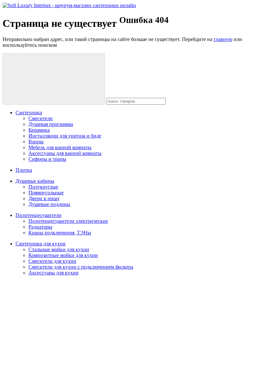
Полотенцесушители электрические (68, 221)
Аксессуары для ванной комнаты (64, 153)
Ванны (36, 141)
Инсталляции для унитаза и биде (64, 136)
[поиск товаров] (54, 79)
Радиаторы (40, 227)
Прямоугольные (46, 192)
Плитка (24, 170)
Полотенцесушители (38, 215)
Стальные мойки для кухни (58, 249)
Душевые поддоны (49, 204)
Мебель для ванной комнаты (59, 147)
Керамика (39, 130)
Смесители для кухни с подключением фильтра (80, 267)
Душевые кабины (35, 181)
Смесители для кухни (52, 261)
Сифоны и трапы (47, 159)
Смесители (40, 118)
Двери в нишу (44, 198)
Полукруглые (43, 187)
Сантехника (29, 112)
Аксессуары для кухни (53, 272)
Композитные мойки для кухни (63, 255)
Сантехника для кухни (41, 243)
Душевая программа (50, 124)
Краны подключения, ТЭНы (59, 232)
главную (223, 39)
